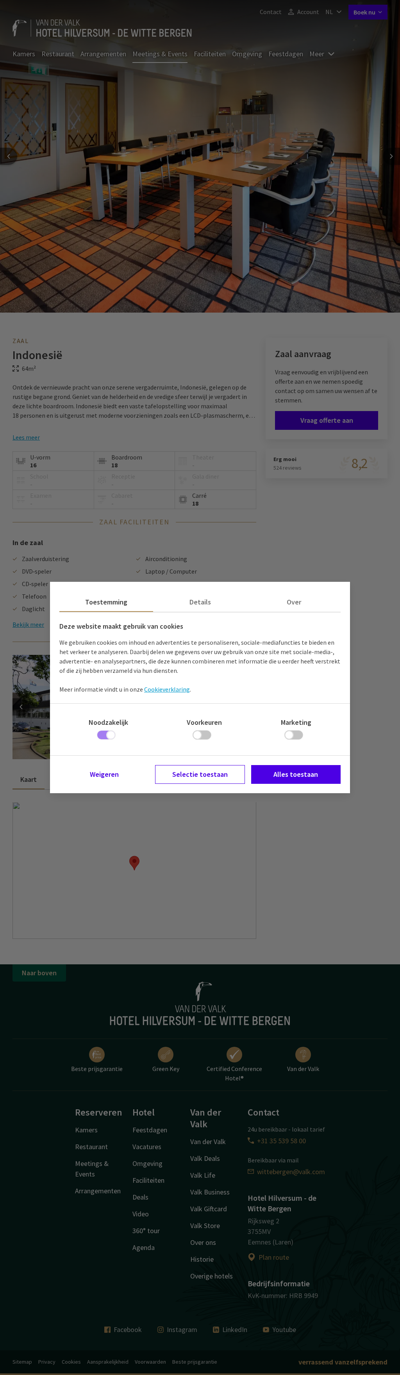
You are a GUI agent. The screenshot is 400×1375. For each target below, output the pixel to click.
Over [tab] (294, 601)
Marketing (296, 722)
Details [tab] (200, 601)
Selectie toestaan (200, 774)
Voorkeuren (204, 722)
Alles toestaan (295, 774)
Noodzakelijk (108, 722)
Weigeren (104, 774)
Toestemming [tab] (106, 601)
